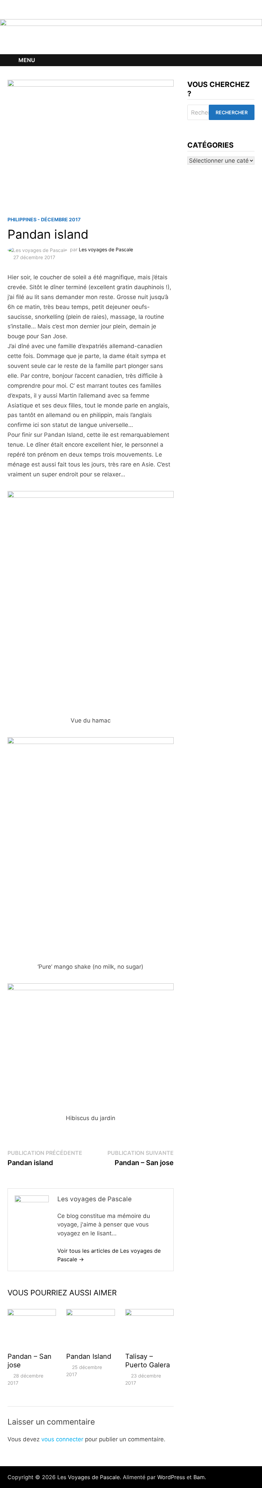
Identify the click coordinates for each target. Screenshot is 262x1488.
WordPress (171, 1477)
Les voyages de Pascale (106, 249)
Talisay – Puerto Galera (147, 1360)
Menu (26, 60)
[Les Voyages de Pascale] (131, 36)
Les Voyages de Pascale (88, 1477)
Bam (199, 1477)
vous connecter (62, 1439)
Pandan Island (88, 1356)
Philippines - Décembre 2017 (44, 219)
